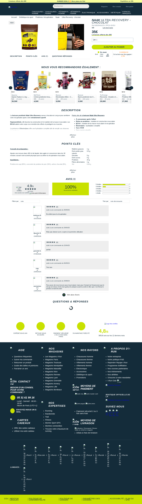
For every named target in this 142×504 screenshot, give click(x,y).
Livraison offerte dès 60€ (102, 35)
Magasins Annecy (52, 384)
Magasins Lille (51, 387)
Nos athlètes (113, 375)
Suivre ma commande (23, 360)
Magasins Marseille (53, 369)
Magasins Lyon (51, 378)
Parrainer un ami (21, 369)
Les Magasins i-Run (53, 357)
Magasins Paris (51, 360)
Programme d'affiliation (117, 366)
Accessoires (81, 372)
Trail (47, 417)
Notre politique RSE (116, 360)
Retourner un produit (22, 363)
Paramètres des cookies (91, 499)
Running (48, 411)
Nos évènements (115, 372)
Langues (15, 467)
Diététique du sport (26, 17)
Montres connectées (53, 426)
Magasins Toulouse (53, 363)
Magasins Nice (51, 372)
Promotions (81, 378)
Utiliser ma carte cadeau (24, 431)
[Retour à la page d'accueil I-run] (18, 9)
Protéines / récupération (44, 17)
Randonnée (50, 414)
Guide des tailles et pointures (26, 366)
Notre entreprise (114, 357)
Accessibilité (117, 499)
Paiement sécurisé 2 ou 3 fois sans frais (87, 412)
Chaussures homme (84, 357)
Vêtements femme (84, 366)
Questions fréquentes (23, 357)
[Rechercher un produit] (86, 6)
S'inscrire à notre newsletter (119, 378)
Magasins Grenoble (53, 381)
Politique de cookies (66, 499)
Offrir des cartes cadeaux (24, 428)
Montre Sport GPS (53, 423)
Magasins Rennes (52, 375)
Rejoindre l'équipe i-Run (117, 363)
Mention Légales (14, 499)
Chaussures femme (84, 360)
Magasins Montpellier (54, 366)
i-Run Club (112, 381)
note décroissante (116, 201)
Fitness (48, 420)
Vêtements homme (84, 363)
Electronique (81, 369)
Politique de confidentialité (37, 499)
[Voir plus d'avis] (71, 294)
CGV (6, 499)
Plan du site (129, 499)
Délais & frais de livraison (86, 433)
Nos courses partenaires (118, 369)
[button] (112, 40)
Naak (57, 17)
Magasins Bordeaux (53, 390)
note (22, 201)
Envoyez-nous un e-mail (26, 411)
